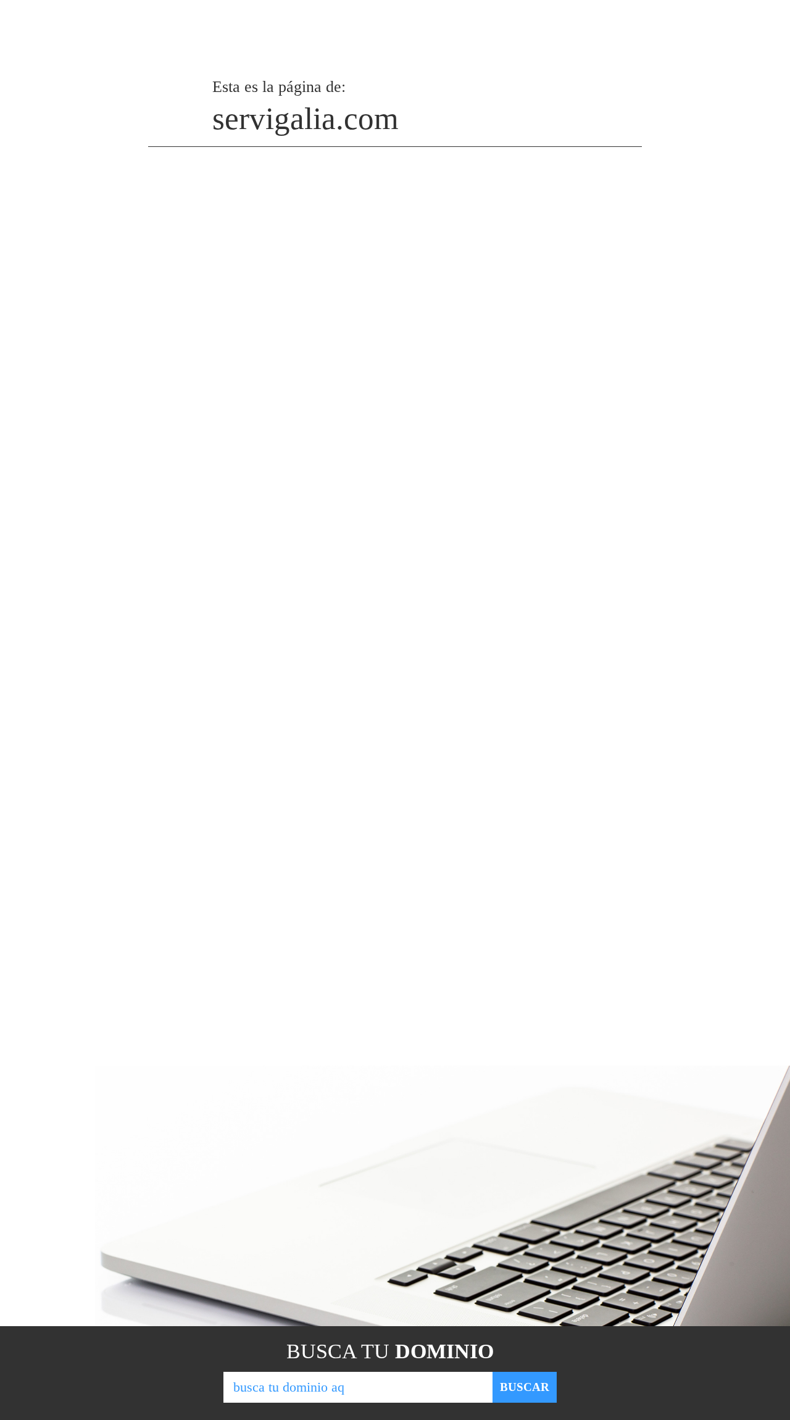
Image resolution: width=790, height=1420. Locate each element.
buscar (524, 1386)
